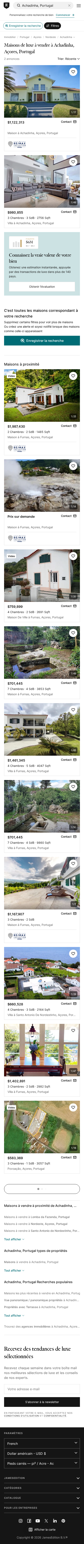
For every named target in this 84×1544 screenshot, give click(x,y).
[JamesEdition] (6, 5)
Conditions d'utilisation (21, 1415)
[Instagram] (21, 1521)
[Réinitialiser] (69, 5)
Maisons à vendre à (37, 1217)
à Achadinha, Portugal (42, 1300)
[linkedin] (55, 1521)
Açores (37, 37)
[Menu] (78, 5)
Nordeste (50, 37)
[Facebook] (29, 1521)
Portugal (24, 37)
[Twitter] (46, 1521)
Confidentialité (55, 1415)
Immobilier (10, 37)
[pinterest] (63, 1521)
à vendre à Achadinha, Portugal (31, 1262)
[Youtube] (38, 1521)
